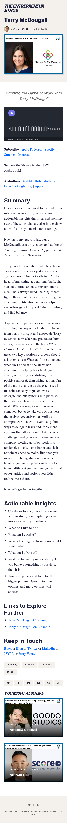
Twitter (32, 648)
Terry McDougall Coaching (27, 620)
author (10, 671)
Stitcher (9, 154)
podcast (29, 664)
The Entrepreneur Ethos (24, 8)
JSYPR (9, 653)
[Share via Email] (48, 683)
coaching (12, 664)
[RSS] (38, 805)
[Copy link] (58, 683)
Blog (19, 648)
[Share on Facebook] (18, 683)
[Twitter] (29, 805)
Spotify (49, 149)
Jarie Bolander (19, 29)
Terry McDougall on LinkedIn (29, 626)
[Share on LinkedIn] (28, 683)
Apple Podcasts (31, 149)
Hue (33, 814)
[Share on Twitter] (8, 683)
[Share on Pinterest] (38, 683)
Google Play (23, 186)
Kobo (38, 181)
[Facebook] (33, 805)
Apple (39, 186)
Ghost (57, 811)
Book (8, 648)
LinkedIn (48, 648)
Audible (28, 181)
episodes (46, 664)
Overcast (24, 154)
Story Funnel (27, 653)
